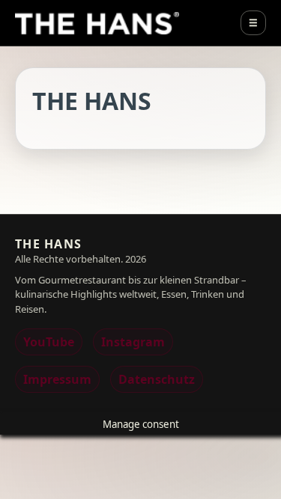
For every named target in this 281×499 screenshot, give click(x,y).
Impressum (57, 379)
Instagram (133, 342)
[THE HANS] (97, 23)
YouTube (48, 342)
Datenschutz (156, 379)
